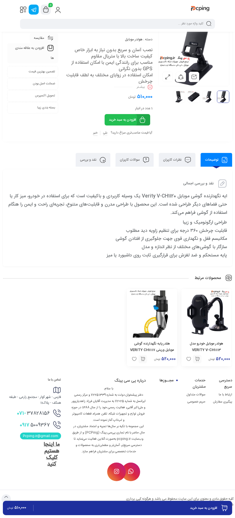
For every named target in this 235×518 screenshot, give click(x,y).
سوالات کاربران (130, 160)
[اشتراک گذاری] (181, 77)
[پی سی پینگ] (200, 9)
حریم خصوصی (196, 402)
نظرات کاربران (173, 160)
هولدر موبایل (133, 39)
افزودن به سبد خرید (122, 120)
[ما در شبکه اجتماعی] (34, 10)
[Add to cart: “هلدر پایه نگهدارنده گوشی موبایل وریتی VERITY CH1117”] (142, 359)
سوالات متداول (196, 394)
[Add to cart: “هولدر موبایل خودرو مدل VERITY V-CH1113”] (197, 359)
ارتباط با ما (225, 394)
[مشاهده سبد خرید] (45, 10)
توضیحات (212, 160)
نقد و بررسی (88, 160)
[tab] (216, 160)
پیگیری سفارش (222, 402)
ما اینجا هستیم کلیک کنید (52, 454)
